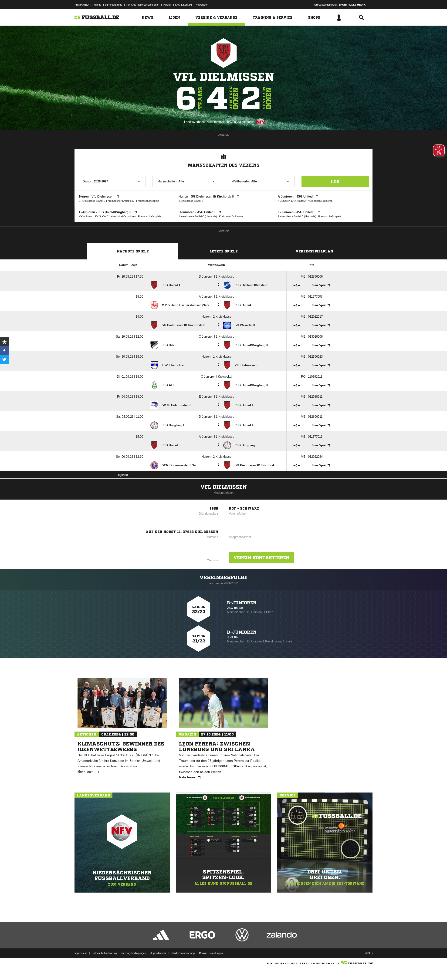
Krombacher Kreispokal (121, 200)
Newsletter (202, 4)
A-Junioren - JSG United (296, 196)
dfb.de (97, 4)
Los (335, 181)
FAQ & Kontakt (183, 4)
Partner (167, 4)
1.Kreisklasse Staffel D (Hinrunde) (297, 216)
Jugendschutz (158, 953)
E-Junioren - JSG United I (296, 212)
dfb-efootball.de (113, 4)
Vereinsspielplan (314, 251)
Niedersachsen (223, 492)
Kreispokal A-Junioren (320, 200)
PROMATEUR (82, 4)
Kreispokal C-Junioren (123, 216)
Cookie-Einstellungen (211, 953)
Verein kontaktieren (261, 557)
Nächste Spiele (133, 251)
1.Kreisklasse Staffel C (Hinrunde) (198, 216)
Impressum (80, 953)
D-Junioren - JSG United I (197, 212)
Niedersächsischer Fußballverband (230, 122)
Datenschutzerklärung (104, 953)
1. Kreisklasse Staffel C (92, 200)
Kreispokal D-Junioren (231, 216)
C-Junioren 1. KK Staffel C (94, 216)
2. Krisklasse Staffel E (191, 200)
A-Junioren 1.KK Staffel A (292, 200)
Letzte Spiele (224, 251)
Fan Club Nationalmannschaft (142, 4)
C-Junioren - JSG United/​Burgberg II (105, 212)
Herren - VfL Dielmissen (96, 196)
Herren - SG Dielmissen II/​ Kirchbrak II (207, 196)
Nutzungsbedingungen (133, 953)
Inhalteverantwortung (183, 953)
